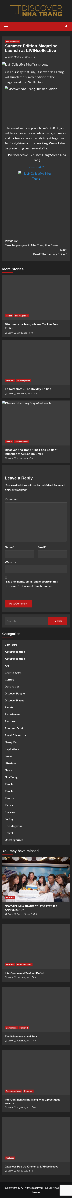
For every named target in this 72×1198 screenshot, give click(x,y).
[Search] (66, 26)
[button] (5, 26)
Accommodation (15, 651)
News (8, 770)
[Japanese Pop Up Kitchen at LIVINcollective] (36, 1139)
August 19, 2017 (24, 1041)
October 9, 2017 (24, 977)
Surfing (9, 819)
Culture (9, 679)
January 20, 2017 (24, 394)
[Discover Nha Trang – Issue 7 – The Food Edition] (36, 297)
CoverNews (52, 1187)
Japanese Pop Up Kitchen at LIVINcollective (31, 1166)
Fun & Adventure (15, 735)
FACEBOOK (36, 167)
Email (42, 547)
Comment (12, 499)
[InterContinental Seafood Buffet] (36, 946)
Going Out (11, 742)
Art (7, 665)
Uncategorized (14, 839)
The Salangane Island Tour (21, 1036)
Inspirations (12, 749)
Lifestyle (10, 763)
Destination (12, 686)
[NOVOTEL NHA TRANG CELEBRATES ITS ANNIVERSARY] (36, 879)
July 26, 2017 (22, 1171)
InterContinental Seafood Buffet (24, 973)
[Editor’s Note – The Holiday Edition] (36, 362)
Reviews (10, 812)
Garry (10, 56)
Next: (50, 252)
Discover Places (14, 700)
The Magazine (12, 41)
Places (9, 805)
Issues (9, 316)
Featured (10, 380)
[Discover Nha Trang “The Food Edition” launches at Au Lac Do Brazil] (36, 422)
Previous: (32, 243)
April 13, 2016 (22, 458)
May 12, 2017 (22, 333)
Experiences (12, 714)
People (9, 784)
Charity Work (13, 672)
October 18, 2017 (24, 914)
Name (9, 547)
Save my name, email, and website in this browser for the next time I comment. (32, 584)
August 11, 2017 (23, 1107)
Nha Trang (11, 777)
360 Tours (11, 644)
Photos (9, 798)
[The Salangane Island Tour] (36, 1009)
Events (9, 441)
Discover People (15, 693)
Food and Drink (14, 728)
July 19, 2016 (23, 56)
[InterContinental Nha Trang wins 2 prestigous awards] (36, 1072)
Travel (9, 832)
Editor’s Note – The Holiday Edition (28, 389)
